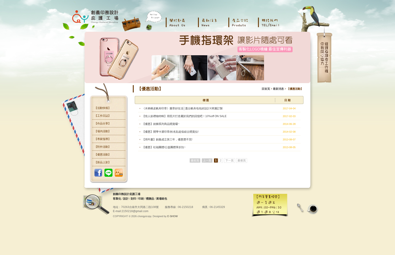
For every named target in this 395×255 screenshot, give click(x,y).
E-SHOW (172, 216)
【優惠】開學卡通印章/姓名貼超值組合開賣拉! (170, 131)
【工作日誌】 (102, 115)
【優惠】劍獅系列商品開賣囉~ (160, 124)
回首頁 (266, 88)
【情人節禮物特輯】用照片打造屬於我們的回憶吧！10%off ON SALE (184, 116)
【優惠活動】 (102, 154)
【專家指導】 (102, 139)
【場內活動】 (102, 131)
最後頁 (242, 160)
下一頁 (229, 160)
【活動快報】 (102, 108)
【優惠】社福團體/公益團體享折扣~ (164, 147)
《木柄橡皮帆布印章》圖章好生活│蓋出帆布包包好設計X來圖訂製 (182, 108)
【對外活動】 (102, 146)
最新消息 (278, 88)
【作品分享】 (102, 123)
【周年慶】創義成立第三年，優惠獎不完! (167, 139)
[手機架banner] (197, 57)
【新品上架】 (102, 162)
